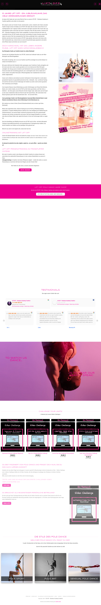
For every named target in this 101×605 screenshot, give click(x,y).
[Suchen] (7, 4)
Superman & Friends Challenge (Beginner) (12, 453)
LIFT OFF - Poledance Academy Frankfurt (21, 300)
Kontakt (60, 596)
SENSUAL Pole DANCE (84, 579)
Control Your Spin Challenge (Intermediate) (63, 453)
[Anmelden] (95, 4)
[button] (2, 4)
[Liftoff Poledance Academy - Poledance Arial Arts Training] (51, 4)
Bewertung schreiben (29, 306)
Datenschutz (34, 596)
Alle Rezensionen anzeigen (18, 306)
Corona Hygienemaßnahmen (69, 596)
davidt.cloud (58, 601)
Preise (55, 596)
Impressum (28, 596)
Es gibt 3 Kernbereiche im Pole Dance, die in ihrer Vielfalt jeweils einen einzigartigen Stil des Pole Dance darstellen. (50, 543)
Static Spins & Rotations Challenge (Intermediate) (88, 454)
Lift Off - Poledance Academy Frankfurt (66, 300)
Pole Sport (16, 579)
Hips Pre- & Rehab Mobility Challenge (37, 453)
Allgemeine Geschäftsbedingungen (45, 596)
